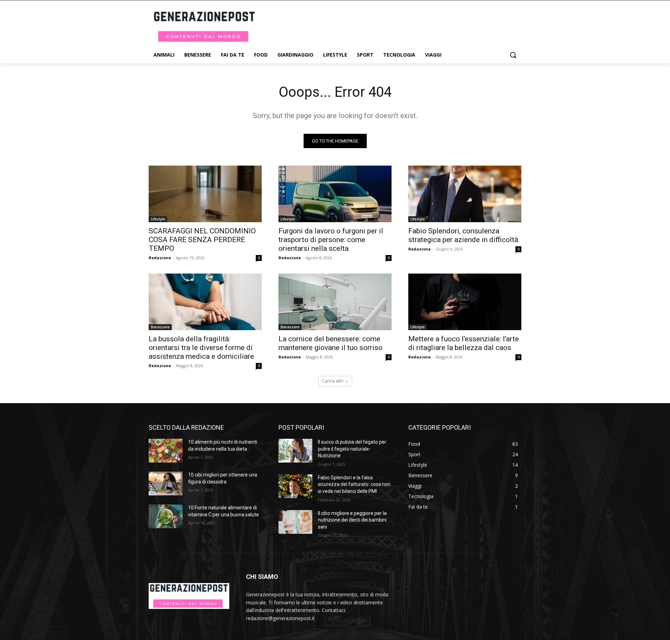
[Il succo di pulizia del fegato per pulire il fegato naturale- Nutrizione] (295, 451)
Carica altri (332, 381)
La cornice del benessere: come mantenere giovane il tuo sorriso (330, 343)
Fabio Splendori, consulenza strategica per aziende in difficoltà (463, 235)
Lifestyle (158, 219)
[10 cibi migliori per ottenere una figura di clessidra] (166, 483)
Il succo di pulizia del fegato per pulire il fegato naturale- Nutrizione (352, 448)
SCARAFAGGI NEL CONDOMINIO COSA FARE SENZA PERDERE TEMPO (202, 240)
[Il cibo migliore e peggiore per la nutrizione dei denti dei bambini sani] (295, 522)
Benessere (160, 327)
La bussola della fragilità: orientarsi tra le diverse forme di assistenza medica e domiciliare (201, 348)
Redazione (160, 257)
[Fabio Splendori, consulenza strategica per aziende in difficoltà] (464, 194)
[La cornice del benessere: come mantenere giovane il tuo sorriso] (335, 302)
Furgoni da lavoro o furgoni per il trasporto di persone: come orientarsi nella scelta (330, 240)
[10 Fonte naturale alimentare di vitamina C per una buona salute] (166, 516)
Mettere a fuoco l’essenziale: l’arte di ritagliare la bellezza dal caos (463, 343)
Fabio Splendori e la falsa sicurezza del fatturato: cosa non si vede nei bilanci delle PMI (354, 484)
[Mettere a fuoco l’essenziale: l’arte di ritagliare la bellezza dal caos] (464, 302)
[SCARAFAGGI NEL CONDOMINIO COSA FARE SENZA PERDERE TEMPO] (205, 194)
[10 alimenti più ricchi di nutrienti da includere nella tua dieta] (166, 451)
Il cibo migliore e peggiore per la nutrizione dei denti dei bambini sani (352, 520)
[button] (513, 54)
